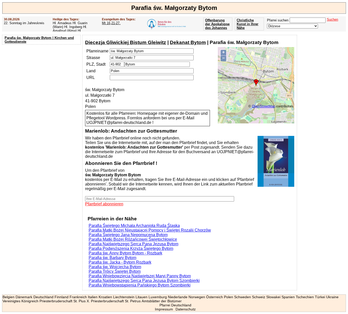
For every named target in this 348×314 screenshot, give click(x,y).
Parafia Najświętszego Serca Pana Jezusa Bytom (133, 244)
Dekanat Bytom (188, 42)
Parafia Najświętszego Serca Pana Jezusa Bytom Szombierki (144, 280)
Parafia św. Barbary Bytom (112, 257)
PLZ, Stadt (95, 64)
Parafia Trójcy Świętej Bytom (115, 271)
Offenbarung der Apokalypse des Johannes (217, 24)
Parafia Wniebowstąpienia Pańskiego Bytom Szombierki (140, 285)
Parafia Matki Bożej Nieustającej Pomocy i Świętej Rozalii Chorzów (150, 230)
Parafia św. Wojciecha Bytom (115, 267)
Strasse (93, 57)
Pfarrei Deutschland (175, 305)
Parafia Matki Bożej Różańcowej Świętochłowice (133, 239)
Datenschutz (186, 309)
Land (91, 71)
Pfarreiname (97, 51)
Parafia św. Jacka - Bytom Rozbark (120, 262)
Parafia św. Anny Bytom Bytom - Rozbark (125, 253)
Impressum (164, 309)
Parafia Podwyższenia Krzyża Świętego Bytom (131, 248)
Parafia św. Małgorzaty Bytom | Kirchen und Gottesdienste (39, 40)
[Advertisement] (42, 79)
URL (90, 77)
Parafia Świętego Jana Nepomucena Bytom (128, 235)
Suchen (332, 19)
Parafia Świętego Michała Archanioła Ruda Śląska (134, 225)
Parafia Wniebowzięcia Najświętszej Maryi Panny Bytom (140, 276)
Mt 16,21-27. (111, 23)
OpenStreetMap (263, 106)
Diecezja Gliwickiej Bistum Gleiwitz (125, 42)
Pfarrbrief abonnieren (104, 204)
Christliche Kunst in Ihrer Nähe (247, 24)
